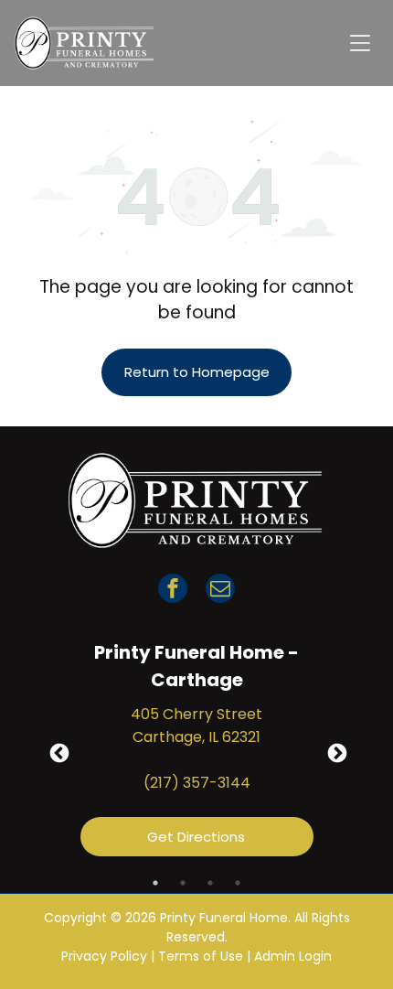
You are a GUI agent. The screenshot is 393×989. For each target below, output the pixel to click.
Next (335, 752)
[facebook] (172, 590)
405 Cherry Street (196, 714)
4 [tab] (237, 883)
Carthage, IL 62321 (196, 736)
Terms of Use (200, 956)
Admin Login (293, 956)
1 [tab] (155, 883)
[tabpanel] (197, 752)
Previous (57, 752)
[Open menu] (360, 43)
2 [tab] (183, 883)
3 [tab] (210, 883)
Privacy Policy (104, 956)
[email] (220, 590)
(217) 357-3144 (196, 782)
